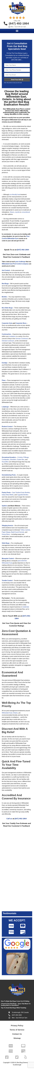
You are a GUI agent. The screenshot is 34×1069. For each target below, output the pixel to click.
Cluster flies (20, 459)
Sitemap (17, 1038)
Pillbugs (26, 457)
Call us (9, 819)
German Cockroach (22, 338)
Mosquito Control (8, 558)
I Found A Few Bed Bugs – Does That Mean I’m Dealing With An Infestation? (15, 1004)
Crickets (20, 457)
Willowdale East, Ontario (10, 713)
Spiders (4, 506)
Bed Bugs (5, 283)
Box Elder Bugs (7, 308)
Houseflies (5, 462)
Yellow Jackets (25, 530)
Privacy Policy (17, 1026)
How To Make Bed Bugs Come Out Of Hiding (15, 1001)
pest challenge (20, 261)
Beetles (4, 297)
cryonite (17, 212)
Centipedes (5, 459)
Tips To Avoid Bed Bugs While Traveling (13, 1008)
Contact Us (17, 1034)
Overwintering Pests (9, 475)
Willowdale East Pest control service (17, 110)
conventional (26, 212)
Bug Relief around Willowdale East (16, 95)
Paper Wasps (6, 532)
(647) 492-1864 (16, 60)
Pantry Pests (6, 492)
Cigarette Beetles (22, 495)
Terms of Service (17, 1030)
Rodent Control (7, 426)
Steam (12, 212)
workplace (12, 336)
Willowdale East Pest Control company (15, 264)
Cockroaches (6, 334)
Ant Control (6, 270)
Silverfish (13, 459)
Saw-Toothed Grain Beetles (21, 492)
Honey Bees (6, 534)
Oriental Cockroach (8, 341)
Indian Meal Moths (8, 495)
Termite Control (7, 580)
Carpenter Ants (7, 323)
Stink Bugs (5, 543)
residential (25, 607)
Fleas (4, 380)
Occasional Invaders (9, 457)
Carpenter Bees (21, 323)
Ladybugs (5, 407)
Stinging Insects (7, 525)
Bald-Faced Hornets (17, 532)
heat (18, 194)
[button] (17, 31)
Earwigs (4, 363)
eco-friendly (13, 194)
